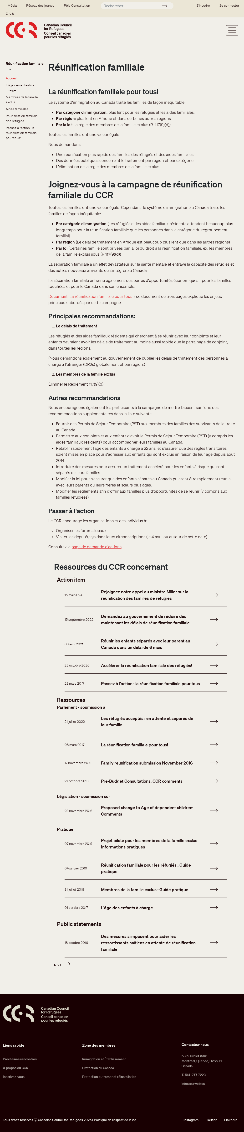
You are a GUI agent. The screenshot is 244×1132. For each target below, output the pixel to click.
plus (57, 964)
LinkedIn (230, 1120)
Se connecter (229, 5)
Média (12, 5)
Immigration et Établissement (104, 1059)
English (11, 13)
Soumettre (167, 6)
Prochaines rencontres (20, 1059)
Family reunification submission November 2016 (147, 762)
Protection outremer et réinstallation (109, 1077)
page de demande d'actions (96, 546)
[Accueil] (38, 30)
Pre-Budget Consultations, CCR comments (142, 781)
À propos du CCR (15, 1068)
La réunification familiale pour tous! (134, 744)
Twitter (211, 1120)
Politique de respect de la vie (115, 1120)
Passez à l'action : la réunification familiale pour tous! (21, 133)
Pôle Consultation (77, 5)
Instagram (190, 1120)
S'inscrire (203, 5)
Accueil (11, 78)
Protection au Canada (98, 1068)
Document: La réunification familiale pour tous (90, 296)
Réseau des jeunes (40, 5)
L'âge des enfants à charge (127, 907)
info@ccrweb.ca (193, 1083)
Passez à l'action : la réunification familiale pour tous (150, 683)
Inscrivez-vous (14, 1077)
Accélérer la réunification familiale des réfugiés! (146, 665)
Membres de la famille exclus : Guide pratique (144, 889)
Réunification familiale (25, 63)
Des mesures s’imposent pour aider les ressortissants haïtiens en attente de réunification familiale (148, 943)
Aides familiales (17, 109)
